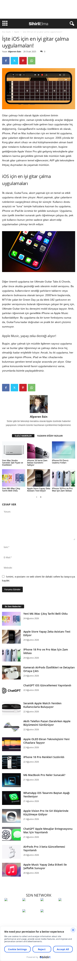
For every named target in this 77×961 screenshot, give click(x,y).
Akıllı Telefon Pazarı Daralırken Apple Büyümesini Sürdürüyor (46, 722)
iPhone (6, 133)
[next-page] (40, 497)
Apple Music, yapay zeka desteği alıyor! (29, 336)
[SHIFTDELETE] (12, 906)
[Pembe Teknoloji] (30, 917)
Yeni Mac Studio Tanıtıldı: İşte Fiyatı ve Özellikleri (12, 462)
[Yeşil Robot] (49, 906)
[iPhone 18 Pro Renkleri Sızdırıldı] (11, 762)
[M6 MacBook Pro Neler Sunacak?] (11, 780)
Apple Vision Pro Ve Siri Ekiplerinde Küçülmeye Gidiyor (45, 812)
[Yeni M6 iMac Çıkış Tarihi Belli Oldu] (13, 477)
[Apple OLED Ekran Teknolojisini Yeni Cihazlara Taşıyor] (11, 744)
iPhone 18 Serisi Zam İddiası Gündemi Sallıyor (37, 462)
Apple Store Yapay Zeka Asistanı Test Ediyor (38, 489)
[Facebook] (6, 60)
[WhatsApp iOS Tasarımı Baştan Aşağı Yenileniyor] (11, 798)
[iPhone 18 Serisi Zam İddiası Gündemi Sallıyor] (38, 450)
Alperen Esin (14, 51)
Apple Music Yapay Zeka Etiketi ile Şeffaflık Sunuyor (45, 866)
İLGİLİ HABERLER (23, 435)
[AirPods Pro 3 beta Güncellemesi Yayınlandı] (11, 852)
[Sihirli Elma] (30, 906)
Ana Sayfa (6, 31)
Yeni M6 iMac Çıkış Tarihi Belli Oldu (11, 489)
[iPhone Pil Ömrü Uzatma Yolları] (63, 450)
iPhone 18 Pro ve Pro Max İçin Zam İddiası (62, 489)
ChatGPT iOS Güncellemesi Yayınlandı (47, 685)
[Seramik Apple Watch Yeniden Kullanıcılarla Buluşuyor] (11, 708)
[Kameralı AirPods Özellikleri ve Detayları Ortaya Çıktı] (11, 673)
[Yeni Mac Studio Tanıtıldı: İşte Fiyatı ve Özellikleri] (13, 450)
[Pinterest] (23, 60)
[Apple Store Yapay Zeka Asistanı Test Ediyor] (38, 477)
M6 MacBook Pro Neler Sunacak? (44, 775)
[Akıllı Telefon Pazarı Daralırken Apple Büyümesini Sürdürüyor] (11, 726)
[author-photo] (38, 404)
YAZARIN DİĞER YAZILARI (50, 435)
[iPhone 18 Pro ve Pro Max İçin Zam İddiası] (63, 477)
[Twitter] (14, 60)
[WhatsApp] (31, 60)
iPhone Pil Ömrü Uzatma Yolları (60, 461)
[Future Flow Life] (49, 917)
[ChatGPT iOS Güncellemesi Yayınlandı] (11, 691)
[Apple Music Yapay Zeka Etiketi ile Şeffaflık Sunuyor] (11, 870)
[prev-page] (36, 497)
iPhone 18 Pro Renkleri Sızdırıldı (43, 757)
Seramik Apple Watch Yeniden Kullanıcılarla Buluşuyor (42, 705)
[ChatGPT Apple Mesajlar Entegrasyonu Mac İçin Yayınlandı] (11, 834)
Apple (16, 31)
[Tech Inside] (66, 906)
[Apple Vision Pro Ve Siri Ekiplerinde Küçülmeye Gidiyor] (11, 816)
